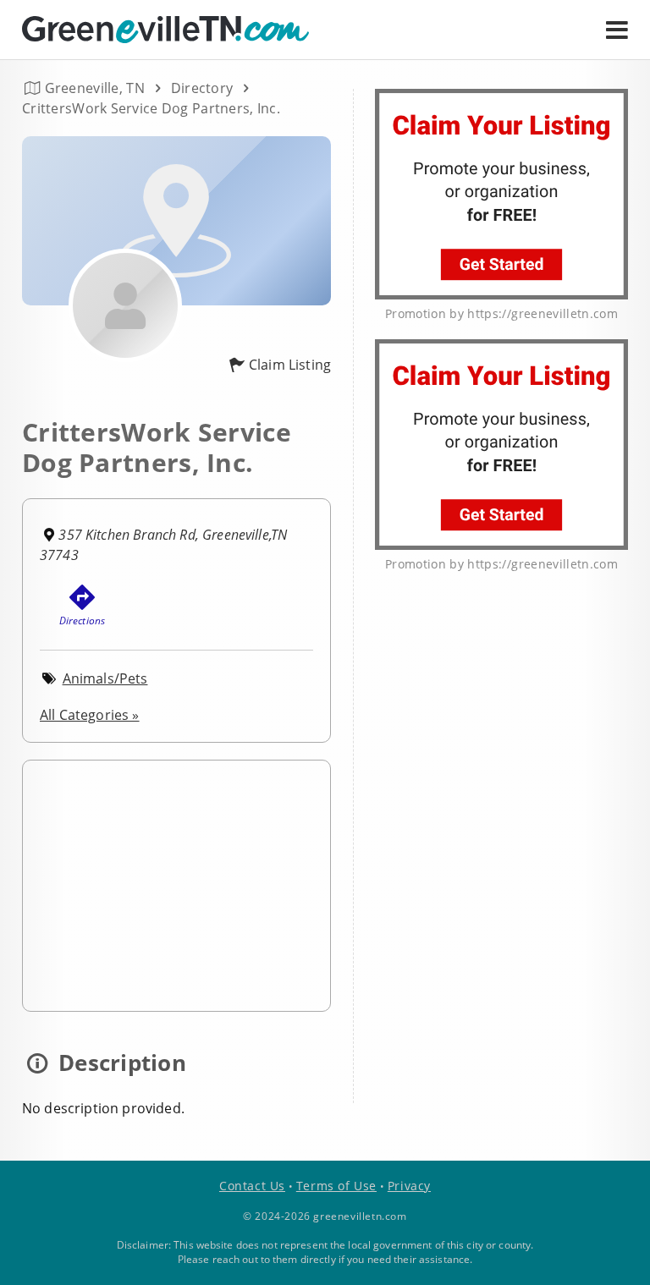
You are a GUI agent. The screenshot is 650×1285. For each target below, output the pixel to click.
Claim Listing (290, 364)
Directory (202, 88)
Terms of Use (336, 1186)
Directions (82, 620)
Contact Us (252, 1186)
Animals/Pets (105, 678)
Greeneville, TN (95, 88)
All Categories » (90, 715)
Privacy (409, 1186)
